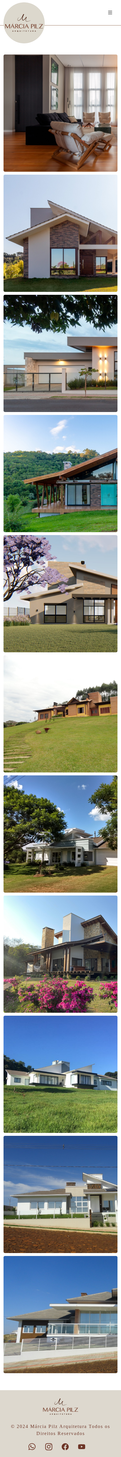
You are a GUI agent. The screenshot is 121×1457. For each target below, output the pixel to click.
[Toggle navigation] (110, 12)
